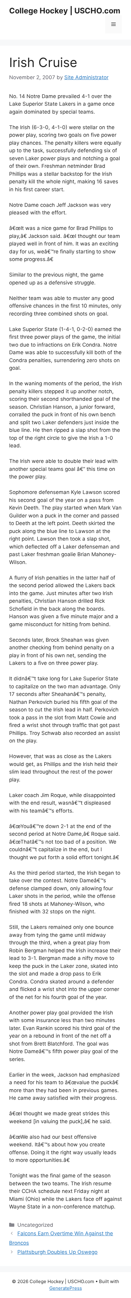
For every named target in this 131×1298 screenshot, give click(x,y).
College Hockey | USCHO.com (64, 10)
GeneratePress (65, 1288)
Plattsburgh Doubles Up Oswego (57, 1252)
